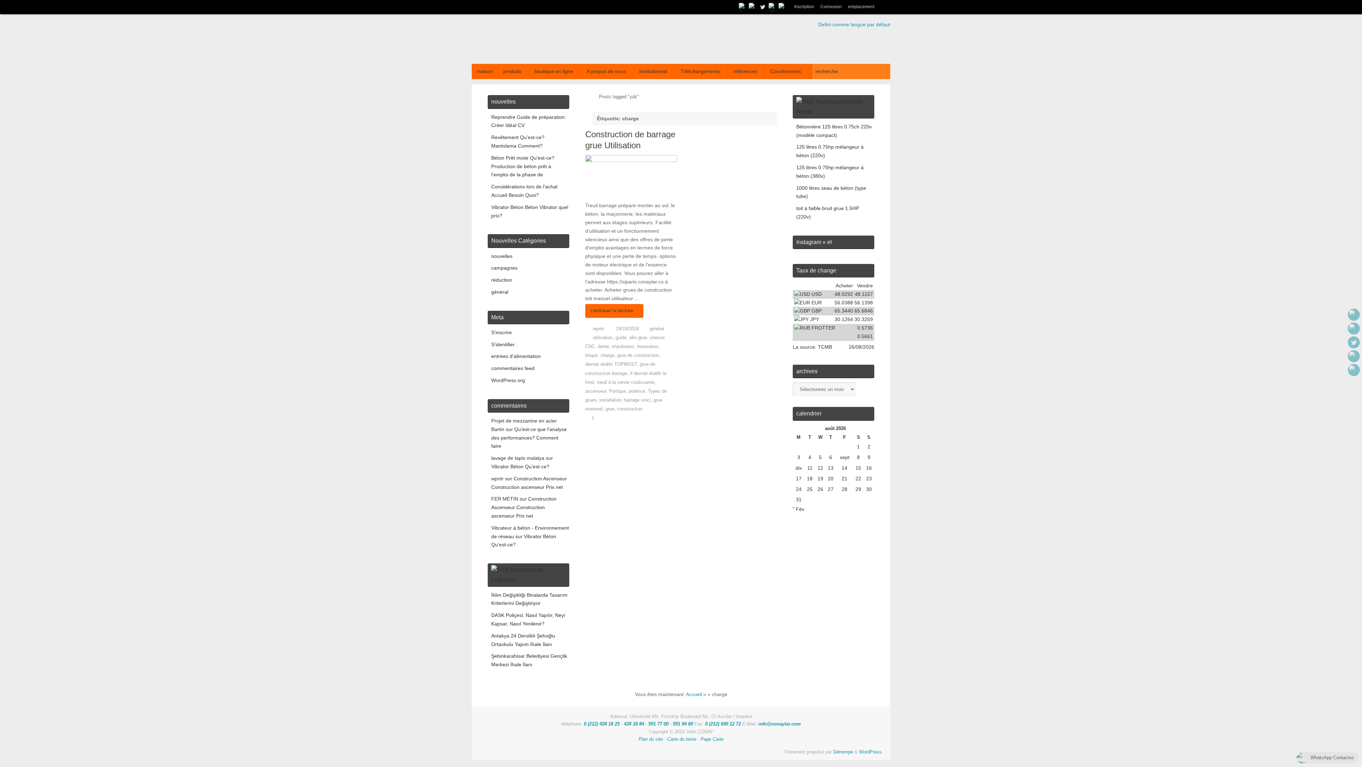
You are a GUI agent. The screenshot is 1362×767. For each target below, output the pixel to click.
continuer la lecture (612, 310)
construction (629, 409)
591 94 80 (683, 724)
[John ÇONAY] (782, 7)
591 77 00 (658, 724)
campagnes (504, 268)
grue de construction (638, 355)
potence (637, 391)
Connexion (831, 6)
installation (610, 400)
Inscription (804, 6)
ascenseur (595, 391)
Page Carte (712, 739)
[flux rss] (772, 7)
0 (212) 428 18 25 (602, 724)
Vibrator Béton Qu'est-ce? (520, 466)
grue (609, 409)
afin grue (638, 337)
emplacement (861, 6)
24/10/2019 (627, 328)
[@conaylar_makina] (753, 7)
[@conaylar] (763, 7)
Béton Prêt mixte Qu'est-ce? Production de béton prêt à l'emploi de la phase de (522, 166)
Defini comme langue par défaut (854, 24)
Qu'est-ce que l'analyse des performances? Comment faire (529, 437)
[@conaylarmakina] (743, 7)
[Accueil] (588, 96)
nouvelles (502, 256)
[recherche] (884, 7)
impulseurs (623, 346)
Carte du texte (681, 739)
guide (620, 337)
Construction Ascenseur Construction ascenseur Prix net (524, 507)
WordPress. (871, 752)
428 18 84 (634, 724)
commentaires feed (513, 368)
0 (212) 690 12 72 (723, 724)
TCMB (825, 347)
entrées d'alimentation (516, 356)
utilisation (603, 337)
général (656, 328)
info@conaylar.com (779, 724)
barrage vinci (637, 400)
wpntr (598, 328)
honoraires (647, 346)
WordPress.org (508, 380)
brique (591, 355)
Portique (617, 391)
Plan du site (650, 739)
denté (603, 346)
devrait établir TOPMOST (611, 364)
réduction (501, 280)
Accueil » (696, 694)
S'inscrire (501, 332)
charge (607, 355)
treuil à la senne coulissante (625, 382)
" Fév (798, 509)
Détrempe (843, 752)
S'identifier (503, 344)
